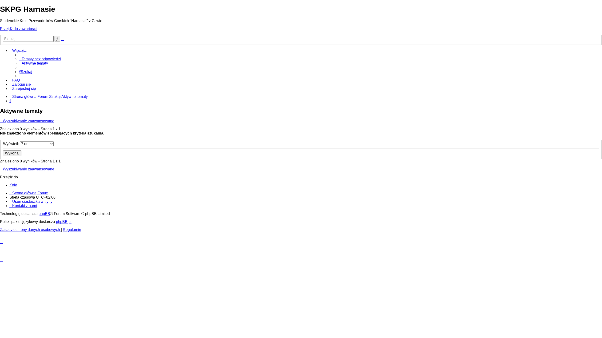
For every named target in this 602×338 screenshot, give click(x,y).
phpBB (44, 214)
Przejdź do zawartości (18, 29)
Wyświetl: (11, 144)
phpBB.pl (63, 222)
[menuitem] (40, 59)
